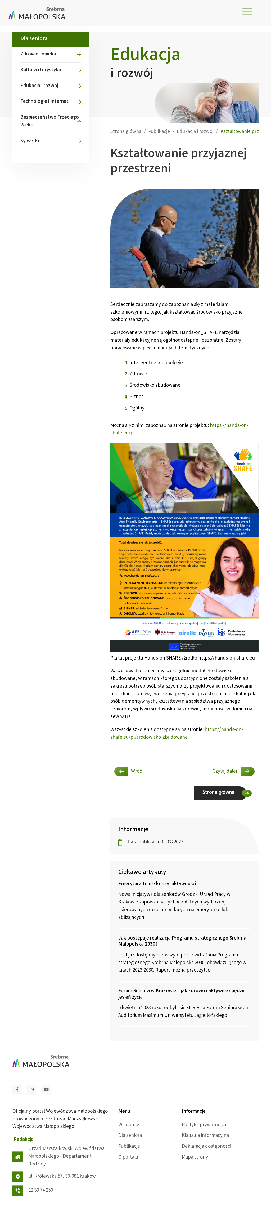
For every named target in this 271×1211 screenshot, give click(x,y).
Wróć (136, 771)
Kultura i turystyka (40, 70)
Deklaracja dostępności (206, 1146)
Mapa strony (195, 1157)
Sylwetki (29, 141)
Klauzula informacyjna (205, 1135)
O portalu (128, 1157)
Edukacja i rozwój (39, 86)
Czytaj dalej (225, 771)
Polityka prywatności (204, 1125)
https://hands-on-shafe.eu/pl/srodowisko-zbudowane (176, 733)
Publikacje (129, 1146)
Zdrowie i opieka (38, 54)
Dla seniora (130, 1135)
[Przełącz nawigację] (247, 11)
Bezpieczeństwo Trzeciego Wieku (49, 121)
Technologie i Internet (44, 101)
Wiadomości (131, 1125)
